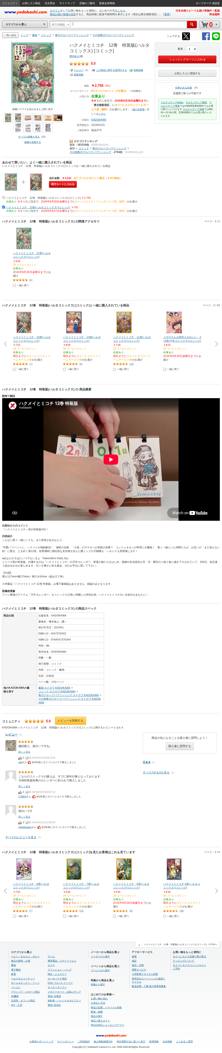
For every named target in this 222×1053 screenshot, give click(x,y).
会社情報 (167, 1041)
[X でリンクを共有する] (186, 39)
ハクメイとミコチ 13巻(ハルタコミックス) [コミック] (38, 207)
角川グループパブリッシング (109, 148)
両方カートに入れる (63, 184)
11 (81, 910)
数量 (180, 48)
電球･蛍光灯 (54, 1005)
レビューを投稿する (70, 720)
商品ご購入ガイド (100, 1020)
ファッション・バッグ (60, 969)
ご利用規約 (84, 1041)
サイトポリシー (65, 1041)
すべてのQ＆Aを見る (156, 772)
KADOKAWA (98, 119)
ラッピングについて (183, 960)
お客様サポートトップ (41, 1041)
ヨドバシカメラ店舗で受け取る (189, 956)
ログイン (55, 10)
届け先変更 (139, 109)
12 (131, 364)
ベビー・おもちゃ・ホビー (25, 956)
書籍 (72, 144)
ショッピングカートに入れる (187, 59)
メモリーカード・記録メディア (64, 992)
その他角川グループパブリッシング (90, 152)
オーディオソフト (57, 987)
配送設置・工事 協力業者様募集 (149, 986)
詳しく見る (24, 752)
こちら (121, 10)
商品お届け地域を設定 (63, 14)
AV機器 (15, 996)
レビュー (78, 70)
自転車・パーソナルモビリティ (64, 1000)
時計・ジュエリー (57, 974)
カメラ (51, 965)
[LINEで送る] (216, 39)
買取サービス (139, 969)
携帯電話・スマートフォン (62, 960)
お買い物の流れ (99, 998)
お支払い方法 (98, 1003)
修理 (134, 956)
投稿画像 (138, 70)
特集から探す (98, 984)
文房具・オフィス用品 (23, 1000)
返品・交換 (138, 965)
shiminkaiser (25, 827)
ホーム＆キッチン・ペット (25, 983)
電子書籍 (16, 969)
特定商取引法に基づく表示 (131, 1041)
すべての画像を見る (29, 136)
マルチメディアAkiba (172, 102)
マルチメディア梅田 (196, 102)
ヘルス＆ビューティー (23, 978)
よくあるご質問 (184, 1041)
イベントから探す (100, 970)
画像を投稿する (32, 142)
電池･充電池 (54, 996)
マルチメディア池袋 (193, 109)
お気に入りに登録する (187, 73)
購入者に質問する (179, 746)
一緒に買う (23, 285)
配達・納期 (97, 1011)
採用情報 (154, 1041)
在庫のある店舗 (183, 87)
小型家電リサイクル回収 (145, 974)
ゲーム (51, 956)
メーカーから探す (100, 956)
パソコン (16, 987)
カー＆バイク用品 (57, 978)
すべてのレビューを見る (20, 837)
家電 (13, 974)
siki (20, 762)
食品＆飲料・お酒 (20, 960)
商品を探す (97, 1016)
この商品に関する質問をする (111, 70)
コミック (83, 148)
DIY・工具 (16, 1005)
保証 (134, 960)
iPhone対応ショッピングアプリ (107, 1025)
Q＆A (146, 762)
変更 (167, 14)
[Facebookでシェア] (206, 39)
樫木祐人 (74, 56)
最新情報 (78, 74)
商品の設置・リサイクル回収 (106, 1007)
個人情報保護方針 (103, 1041)
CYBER (22, 796)
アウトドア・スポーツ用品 (25, 992)
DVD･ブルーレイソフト (60, 983)
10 (181, 910)
